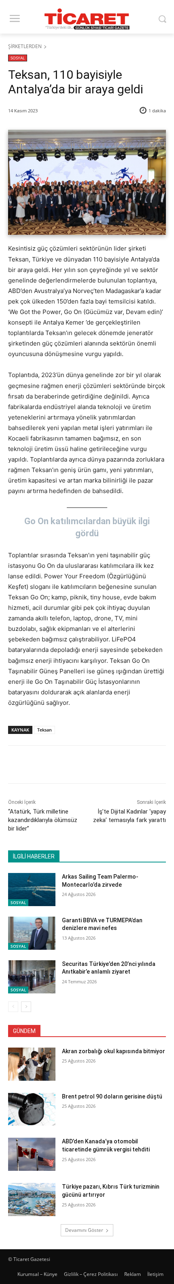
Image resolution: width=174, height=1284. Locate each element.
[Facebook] (42, 766)
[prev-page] (13, 1006)
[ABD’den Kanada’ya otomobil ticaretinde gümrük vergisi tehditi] (31, 1154)
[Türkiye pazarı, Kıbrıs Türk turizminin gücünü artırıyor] (31, 1199)
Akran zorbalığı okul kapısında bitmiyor (113, 1051)
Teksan (44, 730)
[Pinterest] (79, 766)
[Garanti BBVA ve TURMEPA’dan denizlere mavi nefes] (31, 933)
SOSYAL (18, 58)
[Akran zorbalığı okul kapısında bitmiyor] (31, 1064)
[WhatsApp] (97, 766)
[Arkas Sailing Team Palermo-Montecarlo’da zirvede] (31, 889)
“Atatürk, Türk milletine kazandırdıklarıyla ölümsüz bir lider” (42, 820)
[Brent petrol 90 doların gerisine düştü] (31, 1109)
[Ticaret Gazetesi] (87, 19)
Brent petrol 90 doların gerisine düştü (112, 1096)
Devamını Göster (84, 1230)
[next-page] (26, 1006)
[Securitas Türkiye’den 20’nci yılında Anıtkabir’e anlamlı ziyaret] (31, 976)
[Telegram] (116, 766)
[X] (60, 766)
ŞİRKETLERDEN (25, 46)
